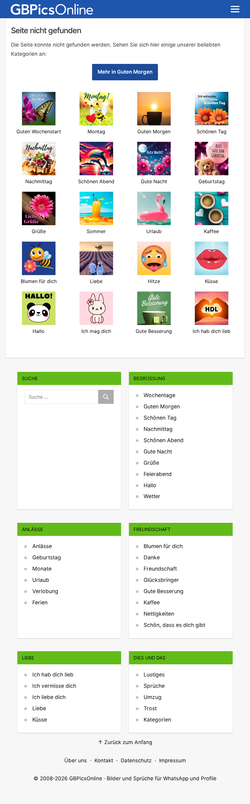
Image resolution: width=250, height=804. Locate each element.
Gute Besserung (164, 591)
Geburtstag (46, 557)
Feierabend (158, 474)
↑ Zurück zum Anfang (125, 742)
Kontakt (104, 760)
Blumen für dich (163, 546)
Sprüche (154, 686)
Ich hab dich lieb (52, 674)
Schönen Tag (160, 417)
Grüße (151, 463)
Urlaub (40, 580)
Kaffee (152, 602)
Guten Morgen (162, 406)
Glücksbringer (161, 580)
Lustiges (154, 674)
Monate (42, 568)
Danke (152, 557)
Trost (150, 708)
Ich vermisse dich (54, 686)
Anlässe (42, 546)
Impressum (172, 760)
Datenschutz (136, 760)
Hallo (150, 485)
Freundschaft (160, 568)
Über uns (75, 760)
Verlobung (45, 591)
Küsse (39, 719)
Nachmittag (158, 429)
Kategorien (157, 719)
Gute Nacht (158, 451)
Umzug (153, 697)
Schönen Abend (164, 440)
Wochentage (159, 395)
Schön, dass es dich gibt (174, 625)
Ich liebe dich (49, 697)
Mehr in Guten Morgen (125, 72)
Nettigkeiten (159, 613)
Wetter (152, 496)
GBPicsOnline (85, 778)
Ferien (40, 602)
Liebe (39, 708)
